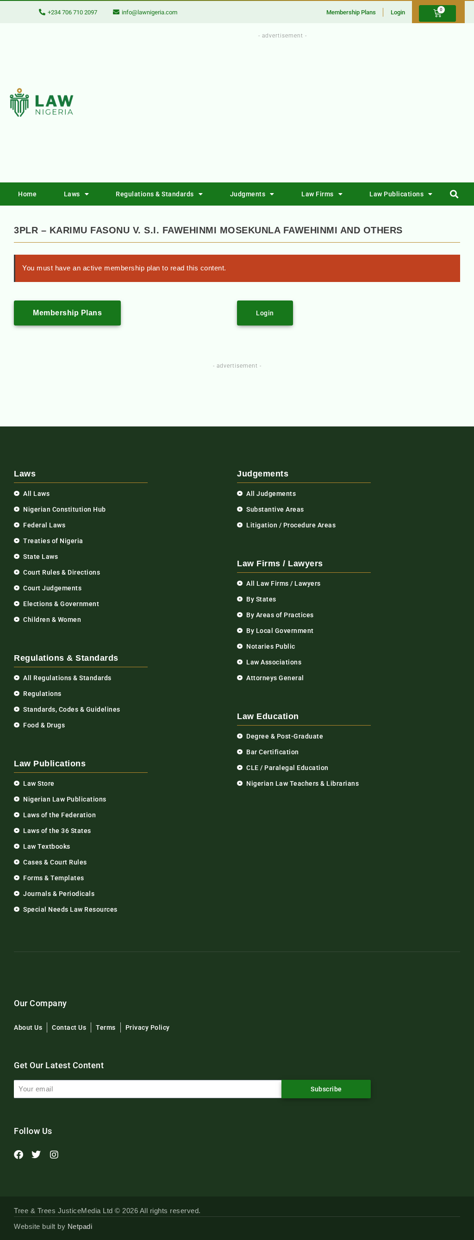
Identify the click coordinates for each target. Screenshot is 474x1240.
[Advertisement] (305, 105)
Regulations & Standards (155, 194)
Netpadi (80, 1226)
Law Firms (317, 194)
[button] (454, 194)
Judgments (248, 194)
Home (27, 194)
